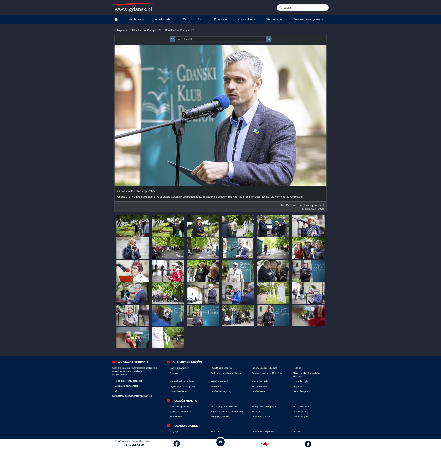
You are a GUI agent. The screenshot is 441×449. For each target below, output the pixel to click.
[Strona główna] (116, 19)
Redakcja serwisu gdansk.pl (128, 380)
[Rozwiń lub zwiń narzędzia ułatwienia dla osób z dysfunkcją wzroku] (308, 444)
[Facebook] (176, 443)
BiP (116, 390)
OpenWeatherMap (143, 395)
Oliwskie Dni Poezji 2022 (146, 30)
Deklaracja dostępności (126, 385)
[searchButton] (268, 39)
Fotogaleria (121, 30)
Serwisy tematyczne (307, 19)
